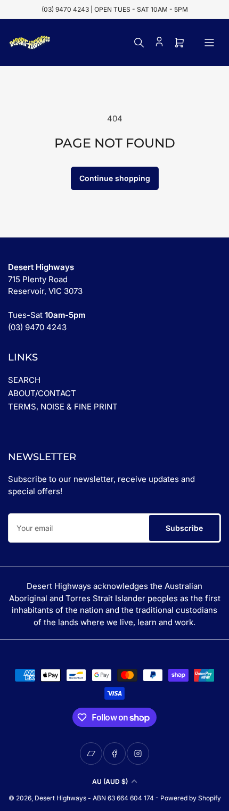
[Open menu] (209, 42)
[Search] (139, 42)
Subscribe (184, 528)
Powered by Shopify (190, 798)
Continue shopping (114, 178)
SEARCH (24, 380)
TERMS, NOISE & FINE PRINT (63, 407)
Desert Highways (60, 798)
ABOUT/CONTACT (42, 393)
